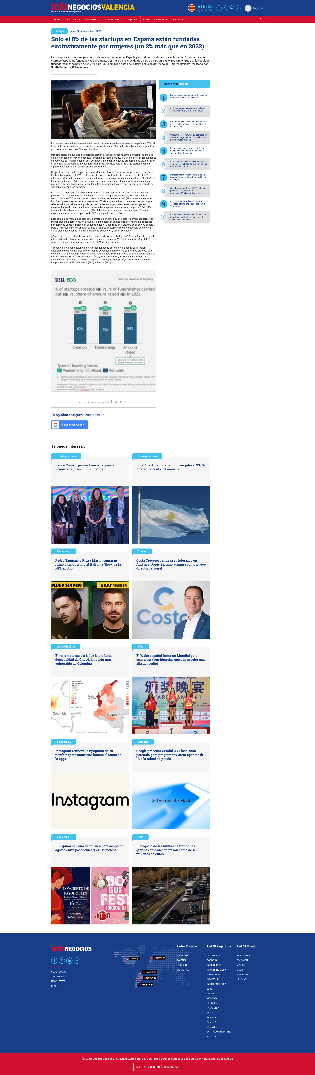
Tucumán (212, 1036)
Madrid (241, 965)
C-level (142, 551)
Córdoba (212, 960)
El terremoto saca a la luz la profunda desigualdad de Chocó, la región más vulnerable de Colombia (187, 150)
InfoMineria (214, 974)
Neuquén (212, 1003)
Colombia (242, 960)
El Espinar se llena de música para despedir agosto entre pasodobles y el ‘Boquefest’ (187, 204)
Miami (240, 969)
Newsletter (161, 19)
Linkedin (182, 965)
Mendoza (212, 998)
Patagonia (213, 1008)
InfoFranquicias (217, 969)
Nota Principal (66, 646)
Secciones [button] (71, 19)
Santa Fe (212, 1027)
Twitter (181, 960)
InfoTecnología (216, 984)
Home (57, 19)
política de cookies (222, 1058)
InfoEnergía (214, 965)
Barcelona (243, 955)
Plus (140, 646)
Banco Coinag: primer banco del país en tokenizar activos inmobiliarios (188, 96)
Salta (210, 1012)
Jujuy (210, 988)
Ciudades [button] (91, 19)
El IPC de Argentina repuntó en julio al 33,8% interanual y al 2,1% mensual (187, 109)
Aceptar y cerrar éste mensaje (157, 1066)
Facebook (182, 955)
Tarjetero (132, 19)
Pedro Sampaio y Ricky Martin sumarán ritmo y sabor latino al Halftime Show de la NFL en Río (188, 124)
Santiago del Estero (219, 1031)
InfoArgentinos (66, 456)
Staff (146, 19)
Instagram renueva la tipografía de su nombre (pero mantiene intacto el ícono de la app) (188, 177)
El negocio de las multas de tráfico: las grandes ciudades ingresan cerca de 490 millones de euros (188, 217)
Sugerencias (58, 971)
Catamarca (213, 955)
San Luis (211, 1022)
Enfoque (59, 31)
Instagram (183, 969)
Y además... (64, 551)
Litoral (211, 993)
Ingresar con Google (72, 424)
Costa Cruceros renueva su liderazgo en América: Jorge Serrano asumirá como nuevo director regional (188, 137)
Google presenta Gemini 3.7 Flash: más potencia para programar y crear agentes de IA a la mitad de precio (188, 190)
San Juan (212, 1017)
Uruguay (242, 979)
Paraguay (242, 974)
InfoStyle (213, 979)
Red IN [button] (177, 19)
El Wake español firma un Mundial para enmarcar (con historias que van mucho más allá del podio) (188, 164)
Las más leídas (113, 19)
